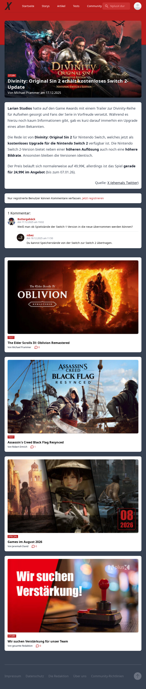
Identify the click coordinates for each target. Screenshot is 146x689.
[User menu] (137, 6)
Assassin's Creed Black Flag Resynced (36, 442)
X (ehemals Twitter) (122, 182)
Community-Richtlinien (107, 676)
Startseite (28, 6)
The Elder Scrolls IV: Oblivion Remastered (39, 343)
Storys (46, 6)
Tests (76, 6)
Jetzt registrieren (93, 198)
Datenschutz (35, 676)
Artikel (61, 6)
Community (94, 6)
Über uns (79, 676)
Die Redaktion (58, 676)
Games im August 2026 (25, 542)
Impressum (13, 676)
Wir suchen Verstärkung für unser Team (38, 641)
